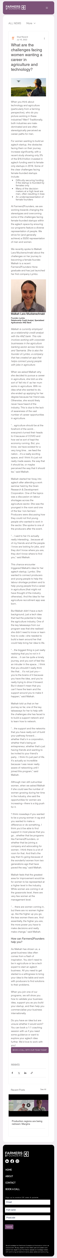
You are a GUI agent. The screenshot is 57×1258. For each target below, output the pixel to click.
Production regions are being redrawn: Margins (27, 1122)
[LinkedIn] (7, 1161)
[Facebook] (12, 1161)
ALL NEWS (14, 23)
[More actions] (44, 38)
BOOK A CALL (12, 1189)
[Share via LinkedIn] (25, 1073)
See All (43, 1089)
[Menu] (47, 8)
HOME (8, 1169)
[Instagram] (17, 1161)
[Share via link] (31, 1073)
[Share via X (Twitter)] (18, 1073)
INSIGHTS (15, 1064)
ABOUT (9, 1176)
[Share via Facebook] (12, 1073)
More (29, 23)
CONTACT (10, 1182)
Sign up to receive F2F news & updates (22, 1197)
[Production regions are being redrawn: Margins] (28, 1105)
